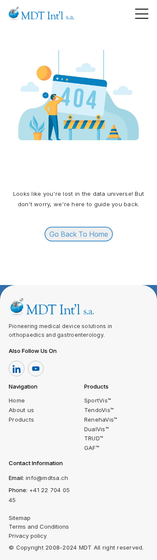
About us (21, 409)
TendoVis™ (99, 409)
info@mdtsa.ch (47, 477)
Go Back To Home (78, 234)
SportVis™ (97, 400)
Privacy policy (28, 535)
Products (21, 419)
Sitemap (20, 517)
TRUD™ (93, 438)
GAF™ (91, 447)
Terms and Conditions (39, 526)
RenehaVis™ (101, 419)
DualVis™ (96, 429)
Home (17, 400)
